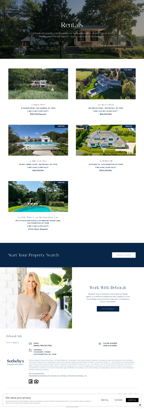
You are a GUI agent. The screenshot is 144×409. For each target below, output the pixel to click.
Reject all (104, 400)
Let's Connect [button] (108, 309)
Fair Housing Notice (36, 373)
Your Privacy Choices (72, 407)
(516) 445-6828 (110, 345)
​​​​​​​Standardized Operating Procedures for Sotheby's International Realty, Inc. (58, 376)
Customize (118, 400)
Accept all (132, 400)
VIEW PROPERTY (38, 93)
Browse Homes (124, 255)
